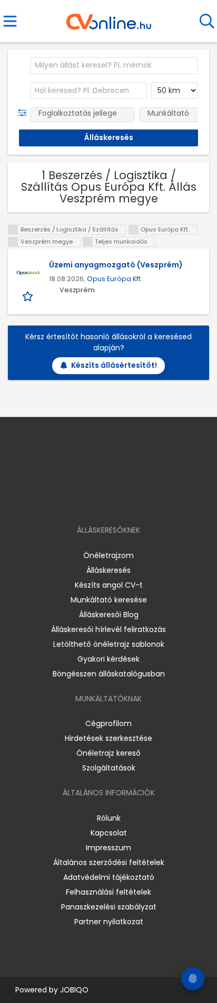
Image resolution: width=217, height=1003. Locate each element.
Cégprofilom (108, 723)
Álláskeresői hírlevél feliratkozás (108, 629)
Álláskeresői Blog (109, 614)
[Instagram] (102, 499)
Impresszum (108, 847)
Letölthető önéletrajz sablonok (108, 644)
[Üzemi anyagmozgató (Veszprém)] (28, 272)
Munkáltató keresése (109, 600)
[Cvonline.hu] (108, 18)
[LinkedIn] (119, 499)
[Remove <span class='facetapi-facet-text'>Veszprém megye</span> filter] (13, 241)
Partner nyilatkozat (108, 921)
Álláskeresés (108, 570)
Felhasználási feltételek (108, 892)
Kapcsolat (109, 833)
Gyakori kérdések (108, 659)
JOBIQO (74, 990)
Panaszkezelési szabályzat (108, 907)
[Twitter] (135, 499)
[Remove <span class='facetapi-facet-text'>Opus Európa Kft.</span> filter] (134, 229)
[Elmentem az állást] (28, 296)
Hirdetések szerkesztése (108, 738)
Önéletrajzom (108, 555)
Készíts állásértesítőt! (114, 365)
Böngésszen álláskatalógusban (109, 673)
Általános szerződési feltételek (108, 862)
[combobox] (114, 65)
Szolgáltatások (108, 768)
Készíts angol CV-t (109, 585)
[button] (24, 113)
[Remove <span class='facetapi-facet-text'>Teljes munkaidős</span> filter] (88, 241)
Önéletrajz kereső (108, 753)
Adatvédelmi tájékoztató (108, 877)
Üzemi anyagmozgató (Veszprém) (116, 264)
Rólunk (109, 818)
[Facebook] (84, 499)
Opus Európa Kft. (114, 278)
